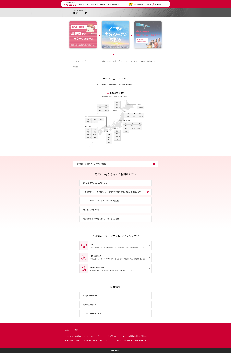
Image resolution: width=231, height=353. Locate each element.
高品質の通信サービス (91, 296)
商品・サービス (83, 4)
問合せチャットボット (100, 210)
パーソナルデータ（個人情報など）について (75, 336)
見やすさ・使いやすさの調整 (72, 340)
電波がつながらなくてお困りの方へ (111, 61)
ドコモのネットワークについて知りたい (141, 61)
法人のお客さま (112, 4)
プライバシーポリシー (96, 336)
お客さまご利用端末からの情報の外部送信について (135, 336)
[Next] (120, 54)
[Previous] (111, 54)
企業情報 (102, 4)
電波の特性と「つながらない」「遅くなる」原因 (101, 219)
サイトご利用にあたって (113, 336)
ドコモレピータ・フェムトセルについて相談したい (101, 201)
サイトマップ (103, 340)
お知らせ (93, 4)
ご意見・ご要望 (115, 340)
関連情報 (75, 67)
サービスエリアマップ (79, 61)
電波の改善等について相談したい (95, 183)
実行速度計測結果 (89, 305)
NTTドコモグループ (139, 340)
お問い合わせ (127, 340)
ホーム (74, 10)
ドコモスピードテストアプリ (93, 314)
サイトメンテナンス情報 (89, 340)
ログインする (158, 4)
